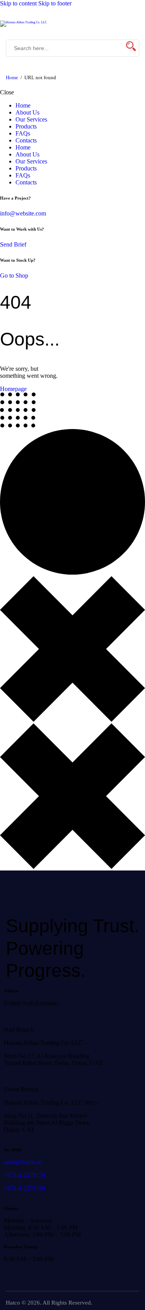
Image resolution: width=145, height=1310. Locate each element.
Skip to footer (55, 3)
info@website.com (23, 213)
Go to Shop (14, 275)
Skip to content (18, 3)
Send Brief (13, 244)
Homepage (13, 389)
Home (12, 77)
